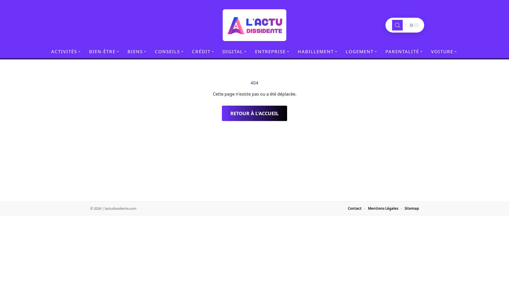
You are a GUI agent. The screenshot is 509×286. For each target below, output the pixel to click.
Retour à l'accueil (254, 113)
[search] (397, 25)
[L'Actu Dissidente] (254, 25)
